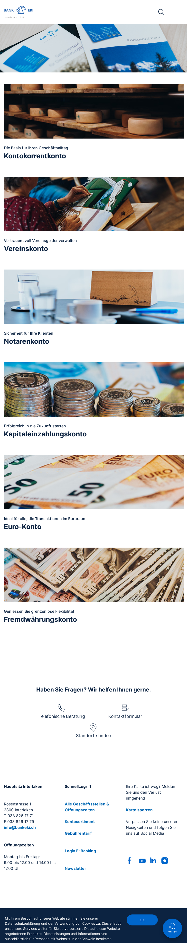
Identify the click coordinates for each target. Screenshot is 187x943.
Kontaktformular (125, 716)
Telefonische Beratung (61, 716)
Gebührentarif (78, 833)
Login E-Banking (80, 850)
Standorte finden (93, 735)
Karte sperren (139, 809)
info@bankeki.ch (20, 827)
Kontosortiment (80, 821)
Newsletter (75, 868)
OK (142, 920)
